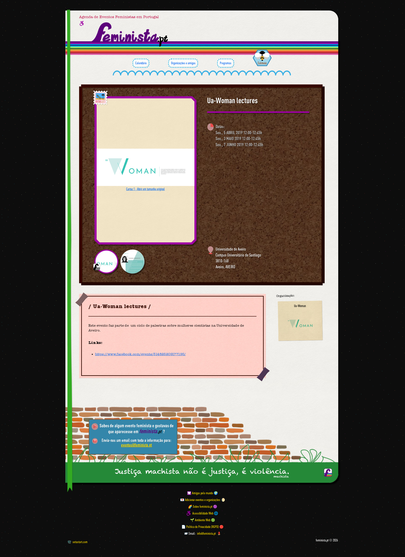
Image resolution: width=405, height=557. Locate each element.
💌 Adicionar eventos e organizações (200, 500)
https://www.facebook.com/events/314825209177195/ (140, 354)
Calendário (141, 63)
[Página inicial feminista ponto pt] (130, 34)
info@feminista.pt (206, 533)
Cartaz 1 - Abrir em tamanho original (145, 189)
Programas (225, 63)
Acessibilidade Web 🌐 (205, 513)
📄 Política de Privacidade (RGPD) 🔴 (202, 527)
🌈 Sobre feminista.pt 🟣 (202, 506)
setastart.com (80, 542)
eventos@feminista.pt (136, 444)
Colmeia (262, 63)
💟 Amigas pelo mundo (200, 493)
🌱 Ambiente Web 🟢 (202, 520)
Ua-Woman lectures (232, 100)
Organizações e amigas (183, 63)
